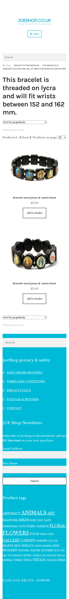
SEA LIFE (51, 555)
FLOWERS (16, 533)
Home (8, 65)
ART (51, 513)
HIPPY (17, 545)
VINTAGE (39, 559)
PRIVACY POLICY (19, 390)
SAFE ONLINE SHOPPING (25, 372)
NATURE (35, 550)
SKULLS (61, 555)
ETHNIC (31, 526)
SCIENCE (37, 555)
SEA (44, 555)
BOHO (33, 520)
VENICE (27, 560)
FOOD (34, 533)
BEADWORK (10, 520)
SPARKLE (8, 560)
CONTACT (14, 408)
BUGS (40, 520)
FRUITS (43, 534)
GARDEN (28, 540)
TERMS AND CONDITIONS (26, 381)
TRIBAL (17, 560)
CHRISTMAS (10, 526)
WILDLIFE (52, 560)
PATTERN (47, 550)
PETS (56, 550)
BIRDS (24, 520)
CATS (47, 520)
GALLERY (11, 540)
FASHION (43, 526)
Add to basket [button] (34, 213)
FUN (51, 533)
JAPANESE (47, 545)
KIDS (56, 545)
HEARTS (8, 545)
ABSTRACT (12, 513)
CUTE (22, 526)
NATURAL (24, 550)
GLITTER (53, 541)
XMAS (61, 559)
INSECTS (28, 545)
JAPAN (37, 545)
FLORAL (58, 525)
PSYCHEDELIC (15, 555)
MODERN (10, 550)
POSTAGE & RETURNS (23, 399)
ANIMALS (34, 513)
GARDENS (41, 540)
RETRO (27, 555)
